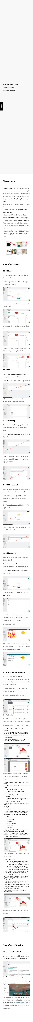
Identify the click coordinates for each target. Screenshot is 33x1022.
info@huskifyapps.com (21, 1003)
